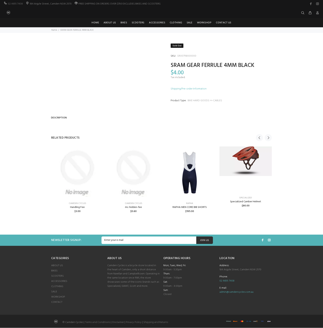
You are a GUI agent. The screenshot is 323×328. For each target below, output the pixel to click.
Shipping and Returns (155, 322)
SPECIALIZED (245, 198)
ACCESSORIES (59, 281)
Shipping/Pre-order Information (189, 89)
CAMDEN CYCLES (77, 203)
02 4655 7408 (15, 4)
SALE (54, 292)
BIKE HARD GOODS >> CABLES (205, 100)
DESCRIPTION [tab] (59, 118)
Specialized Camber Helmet (245, 201)
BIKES (54, 271)
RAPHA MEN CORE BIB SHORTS (190, 207)
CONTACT (56, 302)
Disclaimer (118, 322)
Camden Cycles (133, 203)
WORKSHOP (58, 297)
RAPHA (189, 203)
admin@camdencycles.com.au (236, 292)
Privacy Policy (134, 322)
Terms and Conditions (97, 322)
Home (54, 30)
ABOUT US (57, 265)
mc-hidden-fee (133, 207)
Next (268, 137)
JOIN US (204, 240)
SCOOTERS (57, 276)
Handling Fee (77, 207)
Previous (259, 137)
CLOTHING (57, 286)
